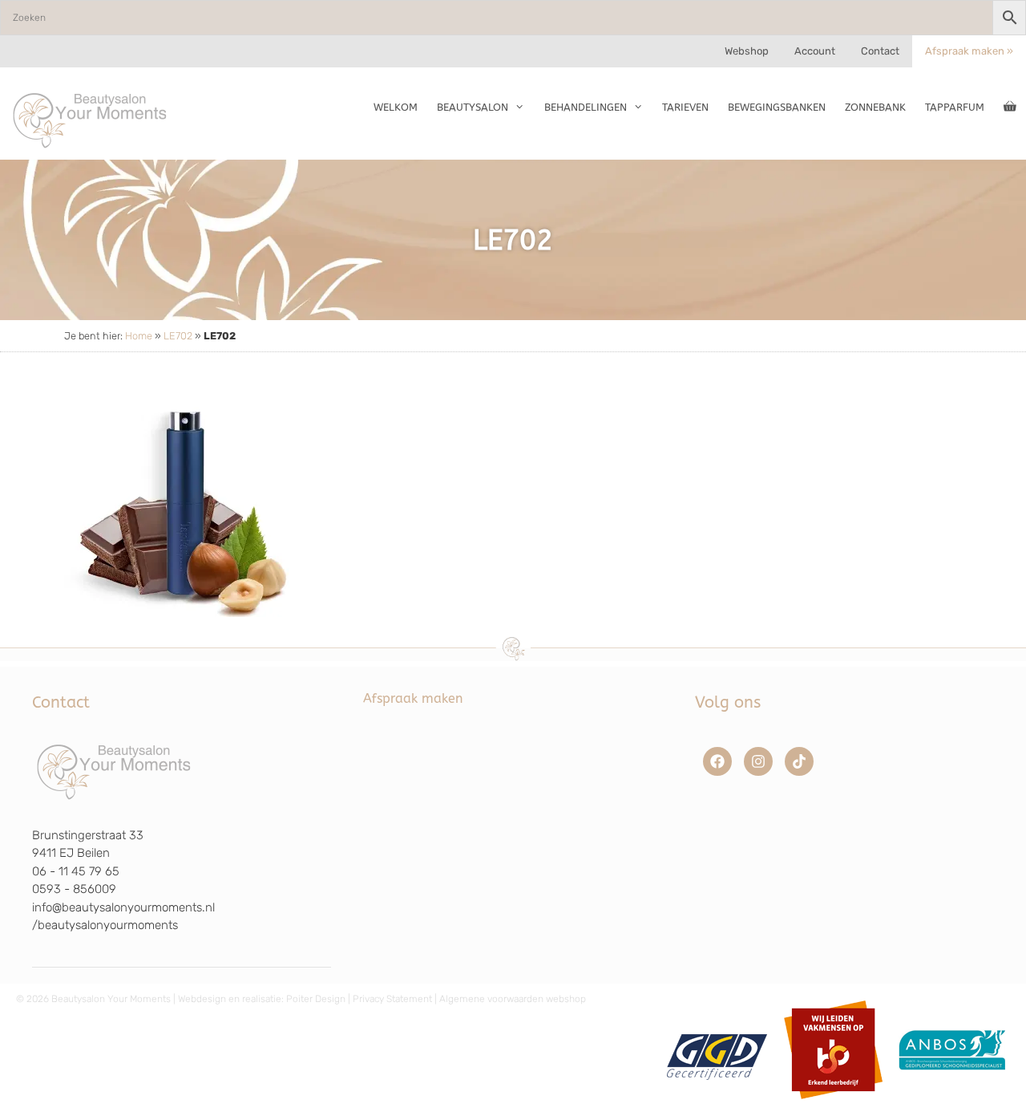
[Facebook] (717, 761)
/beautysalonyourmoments (105, 925)
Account (814, 51)
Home (138, 336)
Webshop (747, 51)
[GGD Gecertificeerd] (714, 1104)
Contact (880, 51)
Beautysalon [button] (472, 107)
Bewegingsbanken (777, 107)
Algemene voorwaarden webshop (512, 998)
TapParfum (954, 107)
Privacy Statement (392, 998)
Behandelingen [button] (585, 107)
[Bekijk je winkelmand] (1010, 107)
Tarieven (685, 107)
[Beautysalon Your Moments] (90, 119)
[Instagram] (758, 761)
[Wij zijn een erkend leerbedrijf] (833, 1104)
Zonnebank (875, 107)
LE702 (178, 336)
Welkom (396, 107)
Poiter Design (315, 998)
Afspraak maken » (969, 51)
